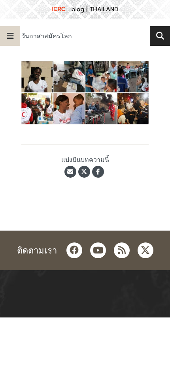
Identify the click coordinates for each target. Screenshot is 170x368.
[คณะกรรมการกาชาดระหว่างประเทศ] (85, 9)
